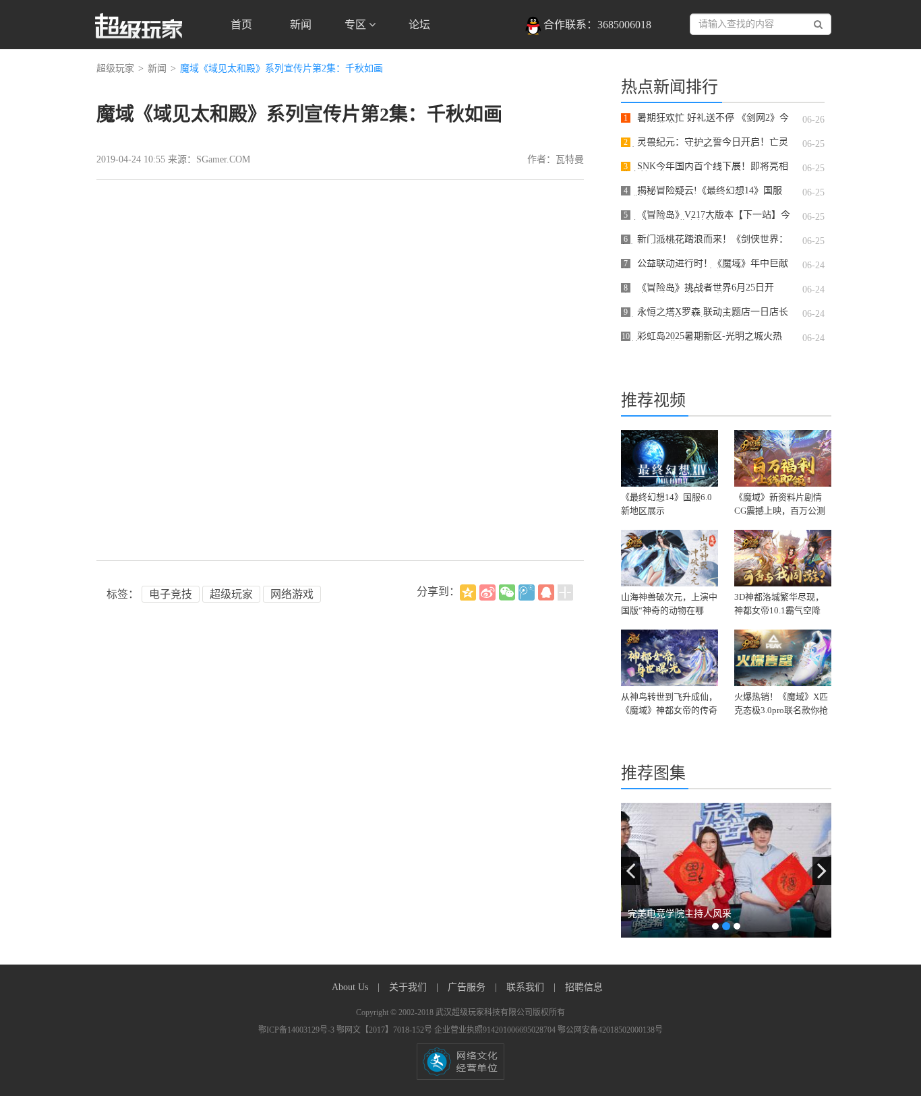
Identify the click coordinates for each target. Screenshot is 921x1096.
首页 (241, 24)
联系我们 (526, 987)
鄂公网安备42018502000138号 (610, 1030)
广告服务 (468, 987)
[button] (630, 871)
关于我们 (409, 987)
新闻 (300, 24)
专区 (357, 24)
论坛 (419, 24)
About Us (351, 987)
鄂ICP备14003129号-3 (297, 1030)
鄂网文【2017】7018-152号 (385, 1030)
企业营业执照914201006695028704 (496, 1030)
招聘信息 (584, 987)
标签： (123, 594)
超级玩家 (115, 68)
